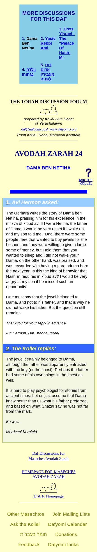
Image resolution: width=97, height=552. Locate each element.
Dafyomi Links (63, 544)
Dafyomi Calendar (67, 524)
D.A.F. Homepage (49, 496)
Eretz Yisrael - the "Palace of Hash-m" (67, 43)
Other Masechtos (25, 514)
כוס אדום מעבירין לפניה (47, 72)
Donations (66, 534)
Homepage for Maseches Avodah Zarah (49, 474)
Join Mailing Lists (71, 514)
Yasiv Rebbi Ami (48, 43)
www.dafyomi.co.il (62, 129)
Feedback (29, 544)
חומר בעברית (33, 534)
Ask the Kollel (25, 524)
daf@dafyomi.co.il (34, 129)
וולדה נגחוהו (29, 72)
